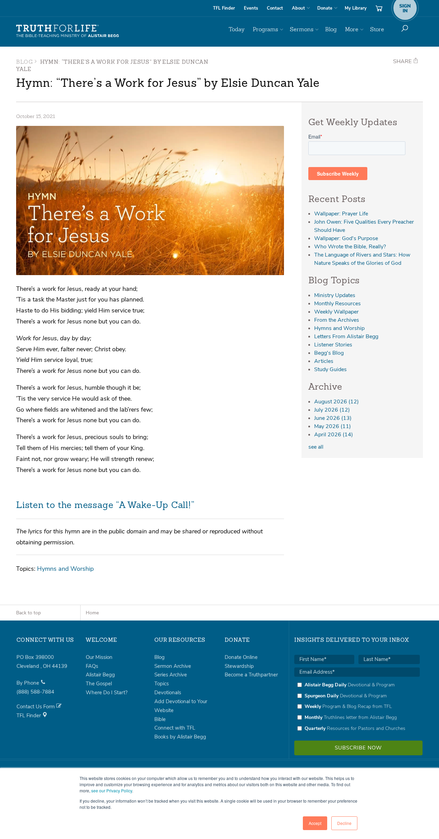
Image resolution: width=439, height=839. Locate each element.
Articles (323, 361)
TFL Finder (224, 8)
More (351, 29)
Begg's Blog (329, 353)
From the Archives (336, 320)
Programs (265, 29)
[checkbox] (357, 706)
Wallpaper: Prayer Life (341, 213)
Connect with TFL (174, 727)
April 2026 (333, 434)
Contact (275, 8)
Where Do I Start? (107, 692)
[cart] (379, 8)
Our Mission (99, 657)
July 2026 (332, 410)
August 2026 (336, 401)
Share (403, 61)
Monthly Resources (337, 303)
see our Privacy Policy (111, 790)
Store (377, 29)
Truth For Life (67, 31)
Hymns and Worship (65, 568)
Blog (331, 29)
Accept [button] (315, 823)
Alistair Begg (100, 674)
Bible (160, 719)
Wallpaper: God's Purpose (346, 238)
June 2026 (333, 418)
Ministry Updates (334, 295)
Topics (161, 683)
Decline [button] (344, 823)
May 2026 (332, 426)
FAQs (92, 666)
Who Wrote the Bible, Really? (350, 246)
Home (92, 613)
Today (237, 29)
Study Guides (330, 369)
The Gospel (99, 683)
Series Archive (170, 674)
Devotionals (167, 692)
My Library (356, 8)
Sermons (301, 29)
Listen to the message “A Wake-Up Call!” (105, 505)
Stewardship (239, 666)
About (298, 8)
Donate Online (241, 657)
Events (251, 8)
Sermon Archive (172, 666)
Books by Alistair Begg (180, 736)
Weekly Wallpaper (336, 312)
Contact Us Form (36, 706)
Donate (324, 8)
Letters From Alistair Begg (346, 336)
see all (315, 447)
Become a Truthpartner (251, 674)
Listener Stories (333, 344)
